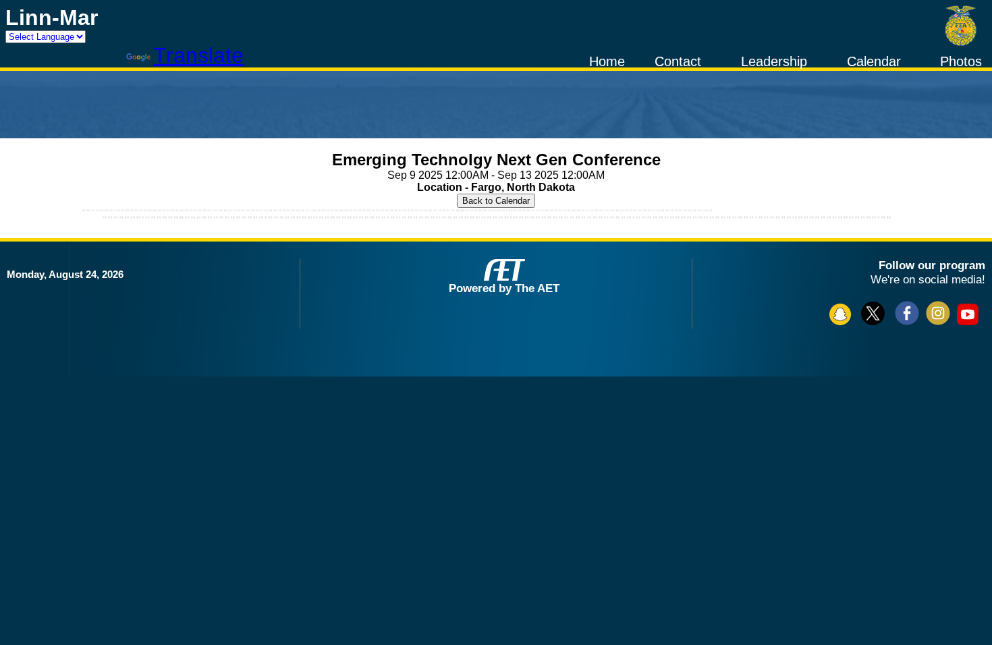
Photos (961, 61)
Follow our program (932, 265)
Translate (198, 55)
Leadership (774, 61)
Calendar (874, 61)
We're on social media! (928, 279)
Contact (678, 61)
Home (607, 61)
